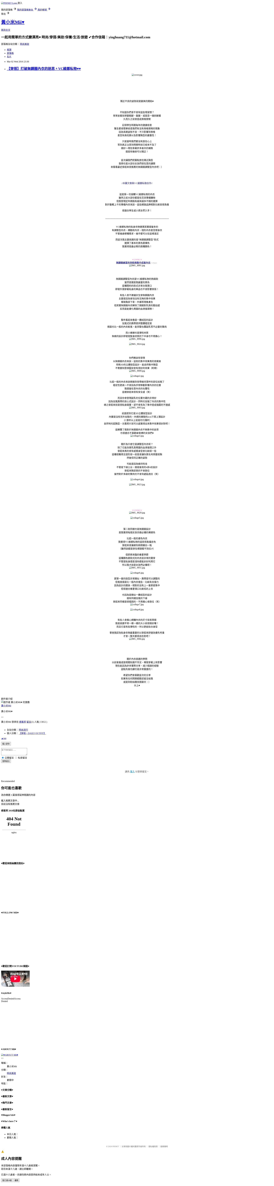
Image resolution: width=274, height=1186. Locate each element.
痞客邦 (22, 722)
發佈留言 (6, 761)
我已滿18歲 (7, 1180)
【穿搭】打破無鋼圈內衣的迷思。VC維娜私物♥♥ (44, 69)
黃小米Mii (6, 705)
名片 (9, 56)
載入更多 (6, 744)
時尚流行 (23, 730)
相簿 (9, 50)
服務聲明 (164, 1146)
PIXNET (115, 1146)
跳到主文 (5, 30)
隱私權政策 (153, 1146)
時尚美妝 (24, 44)
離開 (16, 1180)
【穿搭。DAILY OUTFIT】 (32, 733)
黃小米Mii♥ (12, 22)
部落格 (10, 53)
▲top (3, 738)
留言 (29, 722)
